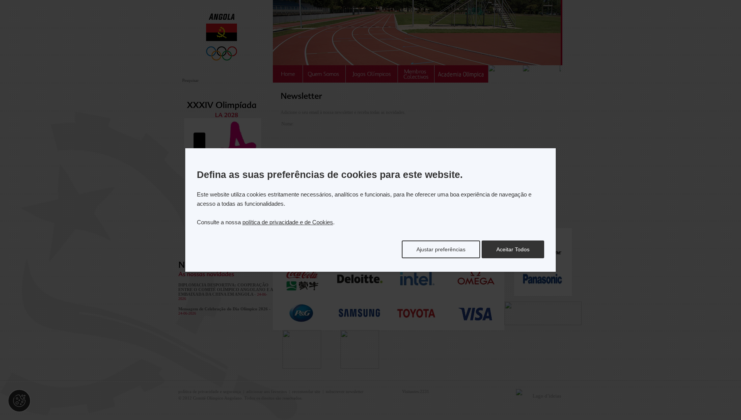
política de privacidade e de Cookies (287, 222)
